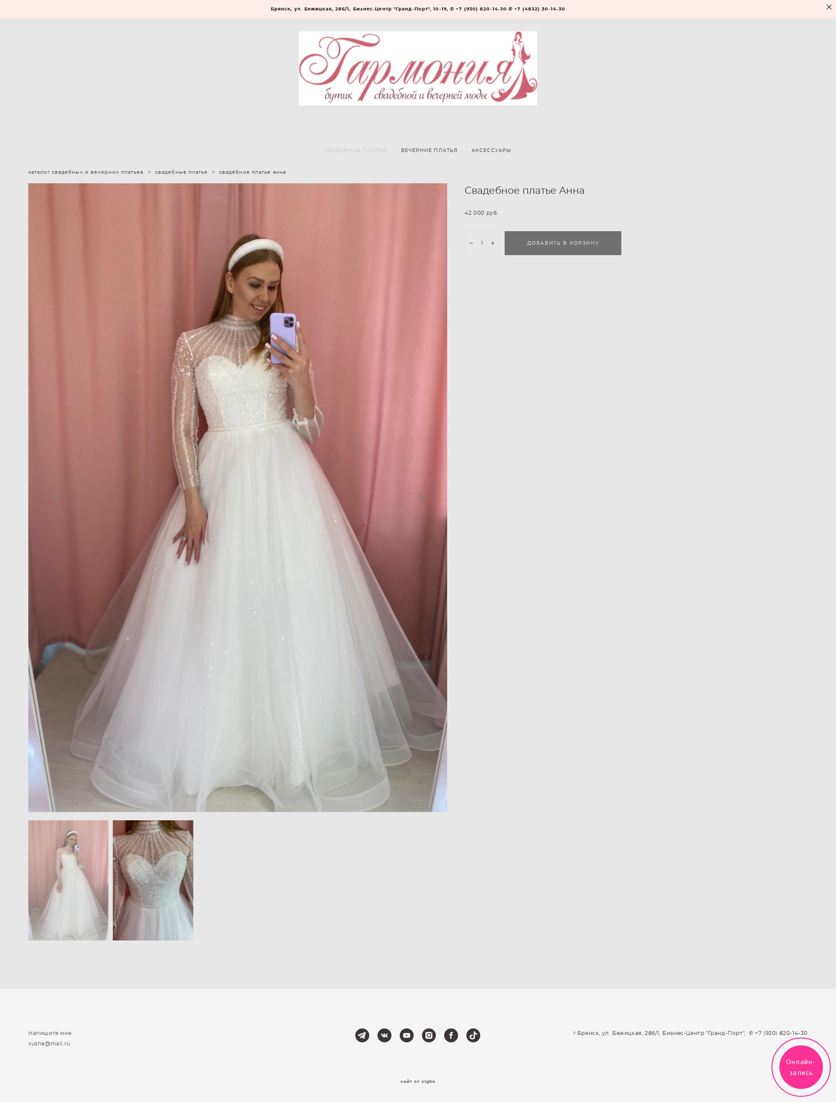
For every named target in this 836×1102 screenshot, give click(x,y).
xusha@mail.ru (49, 1043)
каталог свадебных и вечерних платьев (86, 172)
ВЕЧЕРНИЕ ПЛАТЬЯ (429, 150)
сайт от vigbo (418, 1081)
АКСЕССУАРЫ (492, 150)
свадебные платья (181, 172)
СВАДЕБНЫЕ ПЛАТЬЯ (355, 150)
